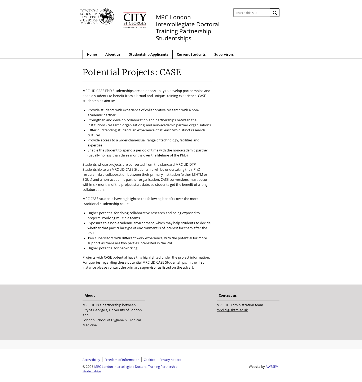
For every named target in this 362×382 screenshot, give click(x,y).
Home (92, 54)
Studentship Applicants (148, 54)
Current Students (191, 54)
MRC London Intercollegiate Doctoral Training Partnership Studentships (188, 27)
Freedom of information (122, 360)
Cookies (149, 360)
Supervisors (224, 54)
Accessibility (91, 360)
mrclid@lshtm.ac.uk (232, 310)
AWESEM (272, 366)
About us (112, 54)
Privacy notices (170, 360)
